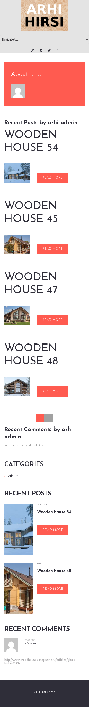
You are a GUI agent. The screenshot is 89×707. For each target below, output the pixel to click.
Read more (52, 177)
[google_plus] (32, 50)
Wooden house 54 (31, 142)
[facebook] (57, 50)
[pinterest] (41, 50)
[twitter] (49, 50)
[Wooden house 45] (17, 244)
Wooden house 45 (31, 213)
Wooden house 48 (31, 355)
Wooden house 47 (31, 284)
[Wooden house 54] (17, 173)
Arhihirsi (13, 476)
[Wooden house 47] (17, 315)
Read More (53, 530)
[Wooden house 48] (17, 386)
